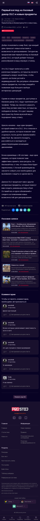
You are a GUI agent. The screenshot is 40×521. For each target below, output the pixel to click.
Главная (4, 428)
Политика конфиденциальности (28, 442)
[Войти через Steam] (36, 3)
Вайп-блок (5, 469)
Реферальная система (9, 477)
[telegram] (14, 418)
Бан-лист (5, 456)
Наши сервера (25, 428)
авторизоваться (19, 302)
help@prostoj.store (20, 413)
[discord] (26, 418)
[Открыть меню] (3, 3)
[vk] (20, 418)
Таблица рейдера (8, 473)
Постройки (5, 465)
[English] (32, 2)
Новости (4, 436)
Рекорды (5, 452)
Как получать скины (8, 460)
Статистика (5, 432)
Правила (23, 432)
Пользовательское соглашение (27, 437)
